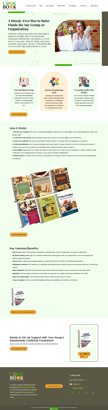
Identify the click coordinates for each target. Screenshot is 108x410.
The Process (50, 6)
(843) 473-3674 (78, 380)
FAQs (40, 6)
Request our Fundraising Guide (22, 312)
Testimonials (61, 6)
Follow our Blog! (78, 388)
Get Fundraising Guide (85, 355)
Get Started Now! (15, 52)
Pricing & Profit (31, 6)
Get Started (72, 6)
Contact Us (83, 6)
